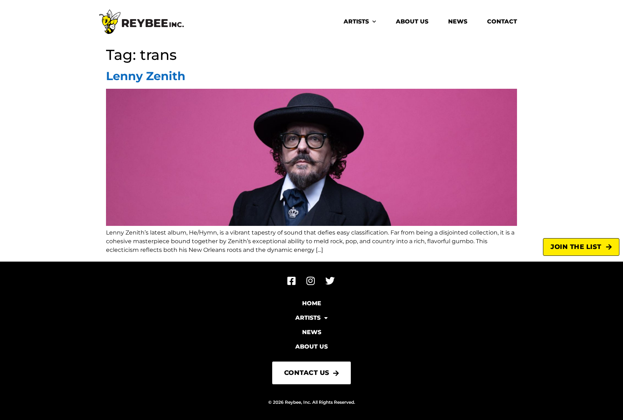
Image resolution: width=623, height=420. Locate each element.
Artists (356, 21)
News (457, 21)
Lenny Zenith (145, 76)
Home (311, 303)
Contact (502, 21)
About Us (412, 21)
